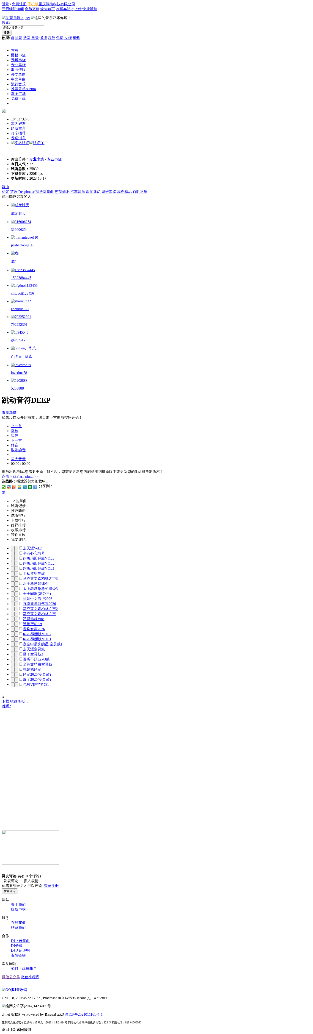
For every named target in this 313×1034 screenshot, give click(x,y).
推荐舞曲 (18, 511)
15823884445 (21, 278)
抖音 (18, 38)
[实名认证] (20, 143)
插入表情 (30, 881)
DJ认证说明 (20, 950)
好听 (23, 701)
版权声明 (18, 909)
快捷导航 (89, 9)
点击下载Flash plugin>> (20, 476)
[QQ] (6, 990)
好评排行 (18, 525)
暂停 (14, 436)
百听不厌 (140, 192)
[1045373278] (3, 111)
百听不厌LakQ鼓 (36, 659)
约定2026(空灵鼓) (37, 674)
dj (12, 38)
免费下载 (18, 98)
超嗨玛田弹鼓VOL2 (39, 563)
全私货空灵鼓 (34, 573)
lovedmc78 (19, 373)
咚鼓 (51, 38)
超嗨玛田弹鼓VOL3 (39, 558)
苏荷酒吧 (62, 192)
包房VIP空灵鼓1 (36, 684)
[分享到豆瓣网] (30, 487)
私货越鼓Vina (33, 619)
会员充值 (32, 9)
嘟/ (13, 262)
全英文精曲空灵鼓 (37, 664)
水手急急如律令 (36, 583)
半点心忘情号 (34, 553)
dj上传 (76, 9)
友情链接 (18, 955)
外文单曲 (18, 74)
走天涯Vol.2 (32, 548)
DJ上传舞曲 (20, 941)
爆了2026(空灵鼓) (37, 679)
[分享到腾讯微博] (25, 487)
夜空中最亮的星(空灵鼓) (42, 644)
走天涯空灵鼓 (34, 649)
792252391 (19, 324)
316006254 (19, 229)
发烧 (68, 38)
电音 (35, 38)
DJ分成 (16, 946)
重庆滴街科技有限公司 (56, 4)
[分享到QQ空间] (20, 487)
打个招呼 (18, 133)
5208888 (17, 388)
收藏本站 (63, 9)
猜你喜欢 (18, 535)
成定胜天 (18, 213)
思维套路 (109, 192)
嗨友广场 (18, 94)
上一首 (16, 426)
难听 (6, 706)
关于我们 (18, 904)
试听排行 (18, 515)
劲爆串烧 (18, 60)
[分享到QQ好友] (9, 487)
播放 (14, 431)
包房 (59, 38)
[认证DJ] (36, 143)
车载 (76, 38)
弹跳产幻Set (32, 624)
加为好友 (18, 123)
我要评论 (18, 539)
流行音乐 (18, 84)
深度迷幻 (93, 192)
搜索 (5, 23)
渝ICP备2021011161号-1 (83, 1014)
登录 (5, 4)
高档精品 (124, 192)
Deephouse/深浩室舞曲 (36, 192)
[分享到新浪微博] (14, 487)
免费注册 (19, 4)
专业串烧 (18, 65)
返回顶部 (16, 1029)
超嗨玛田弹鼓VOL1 (39, 568)
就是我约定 (32, 669)
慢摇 (43, 38)
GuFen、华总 (21, 357)
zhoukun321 (20, 309)
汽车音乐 (77, 192)
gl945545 (18, 340)
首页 (14, 50)
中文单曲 (18, 79)
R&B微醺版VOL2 (37, 634)
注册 (55, 886)
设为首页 (47, 9)
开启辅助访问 (13, 9)
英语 (13, 192)
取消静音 (18, 450)
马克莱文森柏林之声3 (40, 578)
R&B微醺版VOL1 (37, 639)
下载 (5, 701)
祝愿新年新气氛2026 (39, 604)
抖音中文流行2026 (37, 599)
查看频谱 (9, 413)
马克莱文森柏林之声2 (40, 609)
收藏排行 (18, 530)
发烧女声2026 (34, 629)
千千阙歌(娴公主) (37, 594)
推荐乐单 (23, 89)
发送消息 (18, 138)
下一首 (16, 440)
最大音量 (18, 459)
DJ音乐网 (19, 990)
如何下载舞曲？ (24, 968)
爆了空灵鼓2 (33, 654)
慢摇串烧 (18, 55)
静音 (14, 445)
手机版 (32, 4)
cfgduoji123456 (22, 293)
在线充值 (18, 923)
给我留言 (18, 128)
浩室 (26, 38)
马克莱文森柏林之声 (39, 614)
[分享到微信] (4, 487)
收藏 (13, 701)
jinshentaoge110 (22, 245)
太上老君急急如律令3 (40, 589)
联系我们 (18, 927)
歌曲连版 (18, 70)
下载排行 (18, 520)
